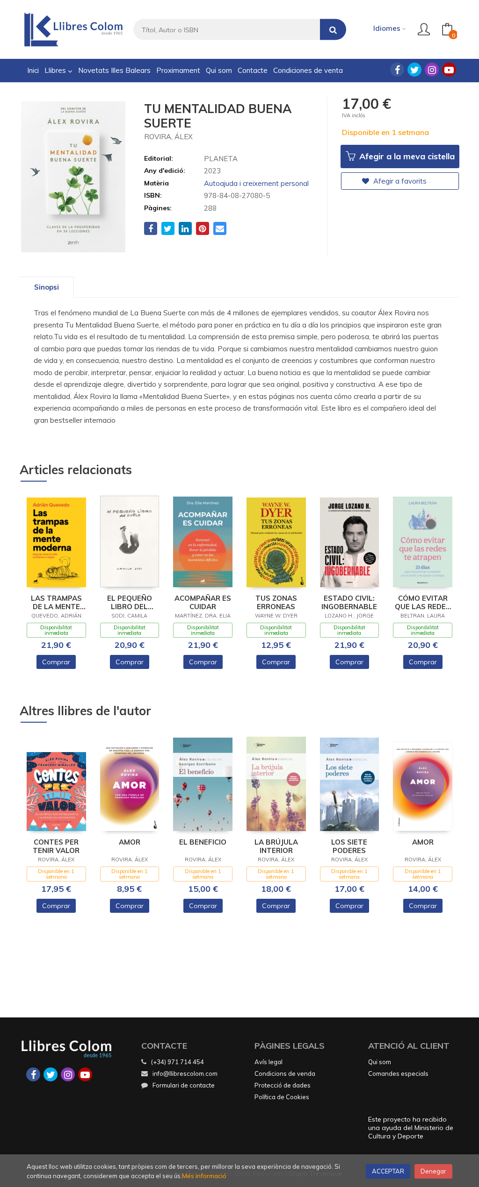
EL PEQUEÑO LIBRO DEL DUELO (129, 602)
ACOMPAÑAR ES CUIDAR (202, 602)
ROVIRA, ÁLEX (168, 136)
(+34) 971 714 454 (177, 1062)
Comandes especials (398, 1073)
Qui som (379, 1062)
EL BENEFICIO (202, 842)
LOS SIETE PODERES (349, 846)
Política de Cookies (281, 1097)
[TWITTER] (414, 70)
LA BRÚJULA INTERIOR (276, 846)
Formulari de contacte (183, 1085)
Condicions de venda (284, 1073)
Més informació (204, 1176)
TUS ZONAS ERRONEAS (276, 602)
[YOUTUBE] (449, 70)
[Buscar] (333, 29)
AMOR (129, 842)
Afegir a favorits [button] (399, 181)
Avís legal (268, 1062)
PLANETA (221, 158)
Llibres (56, 70)
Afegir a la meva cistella (406, 156)
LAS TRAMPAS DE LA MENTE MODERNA (56, 602)
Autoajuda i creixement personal (256, 183)
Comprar (56, 662)
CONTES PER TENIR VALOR (56, 846)
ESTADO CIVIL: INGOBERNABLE (349, 602)
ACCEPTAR (388, 1171)
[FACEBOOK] (397, 70)
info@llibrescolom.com (185, 1073)
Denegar (433, 1171)
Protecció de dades (282, 1085)
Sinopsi (46, 287)
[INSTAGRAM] (432, 70)
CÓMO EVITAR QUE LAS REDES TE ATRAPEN (422, 602)
